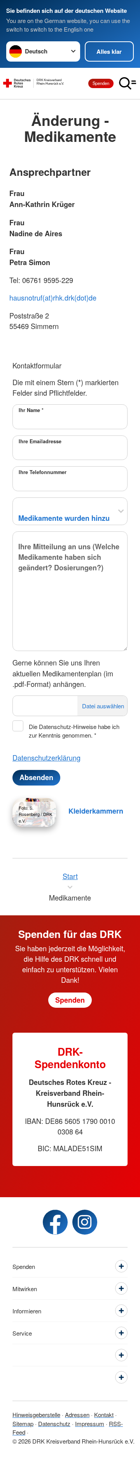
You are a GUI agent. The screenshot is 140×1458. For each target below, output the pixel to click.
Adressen (77, 1414)
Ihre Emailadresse (40, 441)
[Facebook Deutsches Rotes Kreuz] (55, 1222)
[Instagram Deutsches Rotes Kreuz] (84, 1222)
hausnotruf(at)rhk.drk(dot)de (52, 297)
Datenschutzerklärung (46, 757)
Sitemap (22, 1423)
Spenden (101, 83)
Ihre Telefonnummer (42, 472)
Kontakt (104, 1414)
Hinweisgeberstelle (36, 1414)
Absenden (36, 777)
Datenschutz (54, 1423)
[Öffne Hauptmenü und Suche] (127, 83)
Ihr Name (31, 410)
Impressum (89, 1423)
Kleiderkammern (95, 811)
